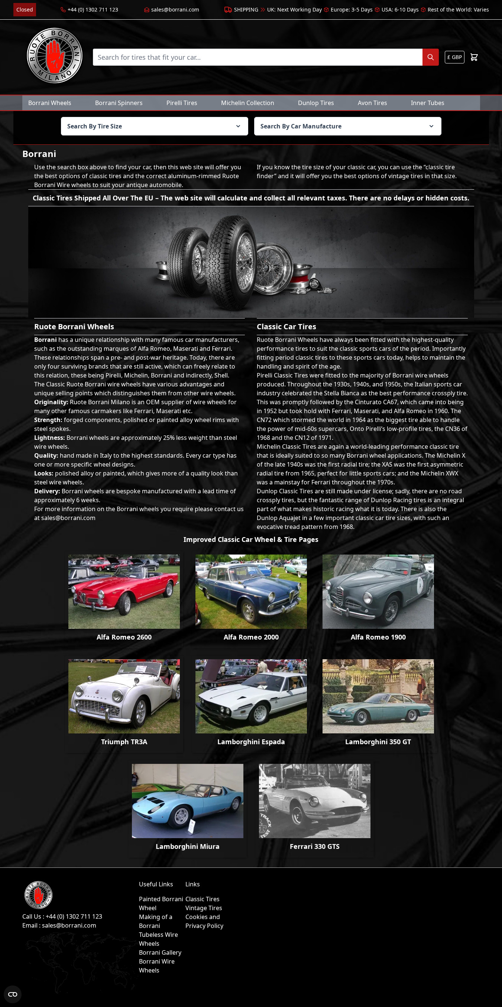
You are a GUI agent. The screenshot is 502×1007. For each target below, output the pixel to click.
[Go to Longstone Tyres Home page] (54, 57)
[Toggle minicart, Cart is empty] (474, 57)
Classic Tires (202, 899)
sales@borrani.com (175, 9)
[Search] (430, 57)
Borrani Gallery (160, 952)
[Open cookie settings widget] (13, 994)
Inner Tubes (427, 103)
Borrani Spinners (119, 103)
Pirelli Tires (181, 103)
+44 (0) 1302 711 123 (93, 9)
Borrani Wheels (49, 103)
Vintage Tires (203, 908)
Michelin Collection (247, 103)
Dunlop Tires (316, 103)
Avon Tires (372, 103)
